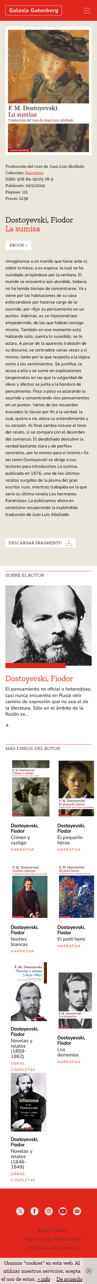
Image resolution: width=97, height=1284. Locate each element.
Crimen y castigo (20, 840)
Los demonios (68, 1052)
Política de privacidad (53, 1239)
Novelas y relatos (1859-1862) (21, 1048)
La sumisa (22, 228)
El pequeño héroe (69, 840)
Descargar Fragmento (35, 543)
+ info (44, 1279)
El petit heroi (71, 939)
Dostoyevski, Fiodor (39, 220)
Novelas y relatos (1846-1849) (21, 1159)
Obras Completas (23, 1066)
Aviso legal (53, 1230)
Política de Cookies (52, 1248)
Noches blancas (19, 942)
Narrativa (34, 172)
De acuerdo (69, 1279)
